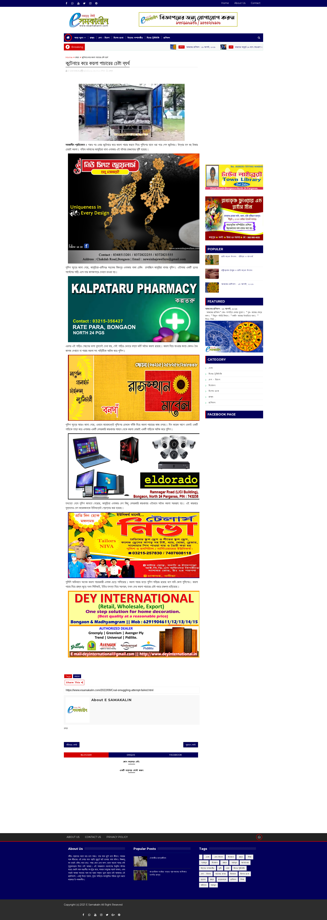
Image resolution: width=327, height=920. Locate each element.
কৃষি (220, 868)
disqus (131, 755)
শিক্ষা (242, 879)
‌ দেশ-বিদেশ (218, 857)
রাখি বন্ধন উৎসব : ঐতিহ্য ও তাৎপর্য (237, 256)
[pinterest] (96, 3)
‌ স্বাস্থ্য (204, 862)
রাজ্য (92, 37)
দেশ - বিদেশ (104, 37)
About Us (239, 3)
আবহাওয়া (245, 862)
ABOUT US (73, 837)
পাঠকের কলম (220, 873)
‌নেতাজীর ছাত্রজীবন (158, 857)
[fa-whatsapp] (72, 3)
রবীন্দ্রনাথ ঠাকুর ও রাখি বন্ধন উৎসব (236, 270)
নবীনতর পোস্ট (71, 744)
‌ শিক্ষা (249, 857)
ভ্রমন (203, 879)
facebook (175, 755)
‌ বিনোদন (230, 857)
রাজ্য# (77, 676)
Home (225, 3)
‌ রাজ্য (258, 47)
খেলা (199, 47)
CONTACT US (93, 837)
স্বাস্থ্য (213, 885)
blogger (86, 755)
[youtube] (78, 3)
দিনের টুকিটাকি (153, 37)
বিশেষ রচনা (118, 37)
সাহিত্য (204, 885)
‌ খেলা (207, 857)
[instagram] (90, 3)
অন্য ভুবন (78, 37)
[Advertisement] (234, 79)
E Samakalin (93, 904)
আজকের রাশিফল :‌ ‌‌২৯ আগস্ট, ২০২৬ (169, 47)
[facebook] (66, 3)
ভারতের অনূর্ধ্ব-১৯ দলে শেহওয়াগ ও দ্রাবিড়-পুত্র (223, 47)
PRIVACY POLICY (117, 837)
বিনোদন (212, 385)
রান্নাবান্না (222, 879)
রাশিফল (167, 37)
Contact (255, 3)
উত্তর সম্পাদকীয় (135, 37)
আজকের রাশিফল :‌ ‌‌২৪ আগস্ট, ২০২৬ (237, 284)
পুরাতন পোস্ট (191, 744)
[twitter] (84, 3)
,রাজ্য (111, 70)
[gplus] (113, 914)
